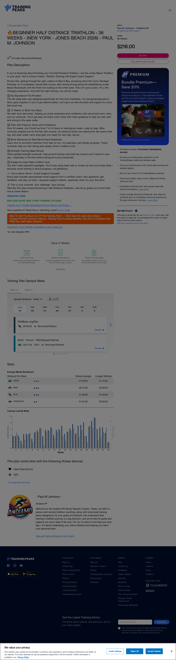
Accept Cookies (154, 651)
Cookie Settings (115, 651)
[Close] (172, 651)
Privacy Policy (23, 657)
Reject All (134, 651)
